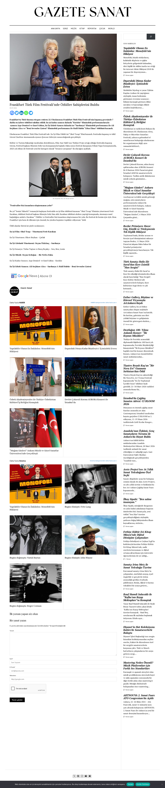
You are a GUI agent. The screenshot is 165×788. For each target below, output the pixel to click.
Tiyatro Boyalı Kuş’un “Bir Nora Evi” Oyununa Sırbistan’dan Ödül (138, 368)
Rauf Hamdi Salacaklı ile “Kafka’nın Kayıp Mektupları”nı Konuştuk (137, 597)
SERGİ (65, 28)
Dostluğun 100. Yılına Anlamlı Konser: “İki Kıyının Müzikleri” (135, 332)
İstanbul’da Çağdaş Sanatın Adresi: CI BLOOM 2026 (138, 401)
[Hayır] (162, 784)
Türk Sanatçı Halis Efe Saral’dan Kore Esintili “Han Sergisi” (136, 264)
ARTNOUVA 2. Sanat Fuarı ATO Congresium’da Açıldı (139, 697)
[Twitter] (17, 113)
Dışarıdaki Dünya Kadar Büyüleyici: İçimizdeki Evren (91, 348)
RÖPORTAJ (92, 28)
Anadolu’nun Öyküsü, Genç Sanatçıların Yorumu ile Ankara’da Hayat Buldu (138, 433)
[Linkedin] (21, 113)
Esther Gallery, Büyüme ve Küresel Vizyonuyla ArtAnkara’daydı (138, 300)
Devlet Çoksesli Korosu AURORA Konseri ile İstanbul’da (86, 401)
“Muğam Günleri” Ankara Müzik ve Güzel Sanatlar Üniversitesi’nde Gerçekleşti (34, 452)
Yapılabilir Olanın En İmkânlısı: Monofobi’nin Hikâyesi (32, 350)
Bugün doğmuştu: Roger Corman (25, 605)
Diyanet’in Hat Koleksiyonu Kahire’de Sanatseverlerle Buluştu (139, 630)
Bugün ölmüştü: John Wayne (78, 557)
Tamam (130, 784)
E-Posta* (12, 667)
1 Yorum (128, 559)
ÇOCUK (102, 28)
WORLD (111, 28)
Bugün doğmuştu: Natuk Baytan (25, 557)
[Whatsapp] (26, 113)
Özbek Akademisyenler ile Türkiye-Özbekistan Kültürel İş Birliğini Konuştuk (33, 401)
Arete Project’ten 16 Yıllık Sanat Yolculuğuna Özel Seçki (138, 472)
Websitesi (13, 675)
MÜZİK (74, 28)
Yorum (12, 631)
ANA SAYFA (55, 28)
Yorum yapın (129, 75)
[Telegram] (31, 113)
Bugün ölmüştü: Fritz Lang (78, 506)
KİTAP (82, 28)
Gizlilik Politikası (143, 784)
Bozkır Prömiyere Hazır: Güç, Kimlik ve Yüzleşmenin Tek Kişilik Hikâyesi (139, 229)
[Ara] (151, 37)
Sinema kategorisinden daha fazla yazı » (103, 461)
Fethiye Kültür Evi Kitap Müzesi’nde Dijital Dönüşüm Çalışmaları (137, 534)
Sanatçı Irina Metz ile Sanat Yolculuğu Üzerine (137, 566)
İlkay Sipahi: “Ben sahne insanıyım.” (137, 501)
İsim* (11, 659)
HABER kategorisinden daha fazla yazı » (104, 302)
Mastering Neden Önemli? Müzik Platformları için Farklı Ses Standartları (138, 665)
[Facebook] (12, 113)
